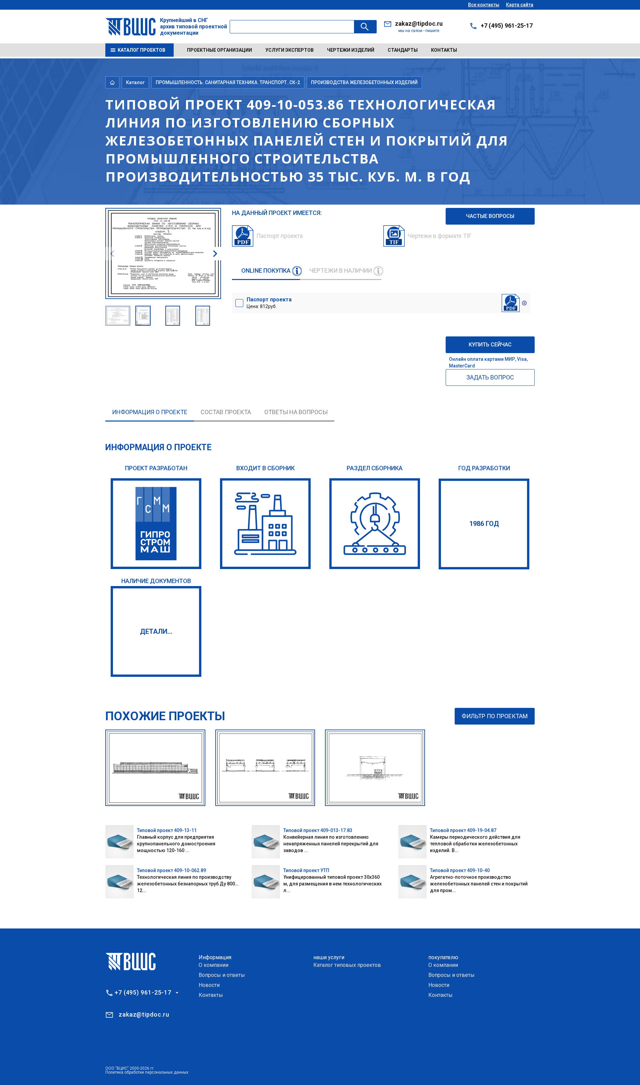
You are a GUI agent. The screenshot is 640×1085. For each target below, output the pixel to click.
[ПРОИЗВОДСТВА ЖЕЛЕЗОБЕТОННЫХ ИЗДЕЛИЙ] (374, 523)
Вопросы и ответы (222, 975)
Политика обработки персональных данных (146, 1072)
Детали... (156, 631)
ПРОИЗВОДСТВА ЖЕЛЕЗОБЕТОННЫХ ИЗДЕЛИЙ (364, 82)
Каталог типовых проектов (347, 965)
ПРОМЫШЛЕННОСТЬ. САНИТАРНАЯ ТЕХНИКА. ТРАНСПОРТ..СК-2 (228, 82)
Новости (209, 985)
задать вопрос (490, 377)
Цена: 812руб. (269, 302)
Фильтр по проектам (495, 716)
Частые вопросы (490, 216)
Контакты (444, 50)
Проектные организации (219, 50)
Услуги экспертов (289, 50)
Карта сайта (519, 4)
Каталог (135, 82)
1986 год (484, 524)
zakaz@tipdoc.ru (419, 23)
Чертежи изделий (350, 50)
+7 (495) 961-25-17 (507, 25)
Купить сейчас (490, 344)
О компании (213, 965)
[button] (215, 253)
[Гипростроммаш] (156, 523)
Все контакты (483, 4)
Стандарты (403, 50)
